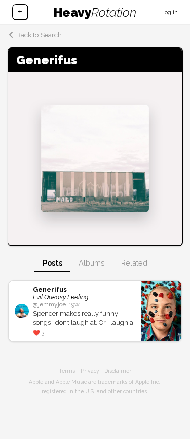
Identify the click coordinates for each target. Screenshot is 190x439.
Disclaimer (117, 371)
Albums (92, 262)
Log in (169, 12)
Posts (52, 262)
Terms (67, 371)
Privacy (90, 371)
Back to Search (39, 35)
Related (134, 262)
